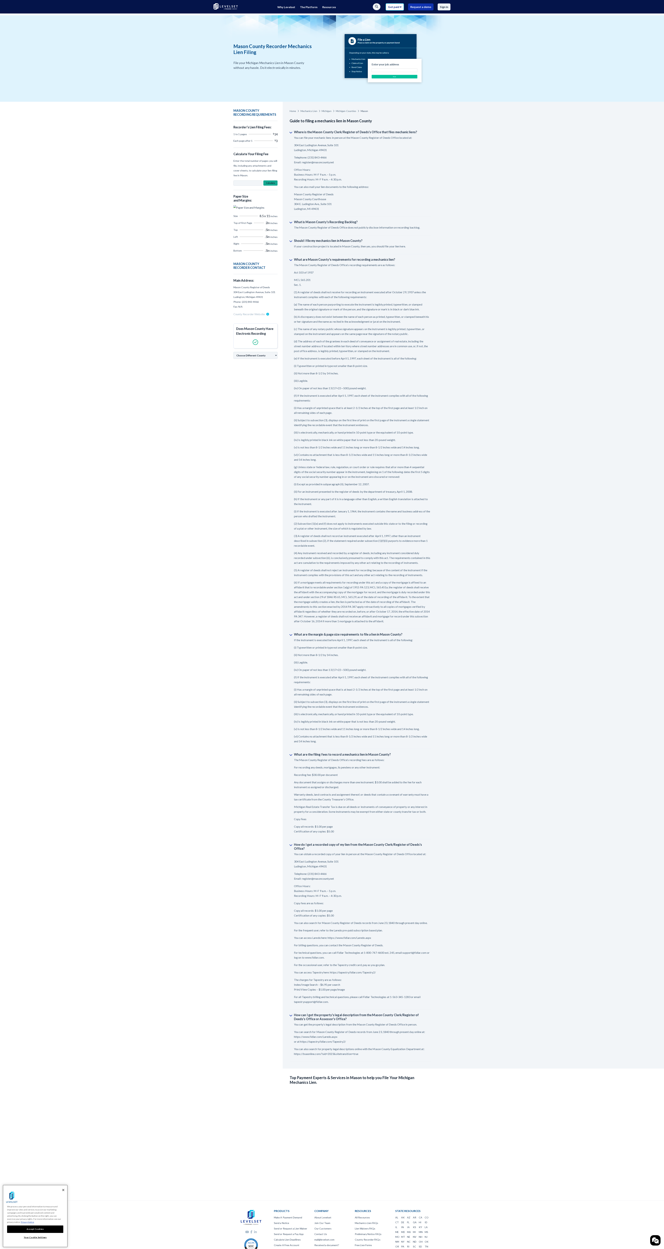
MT (403, 1236)
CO (426, 1217)
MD (403, 1231)
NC (409, 1241)
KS (414, 1227)
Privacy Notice (27, 1222)
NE (408, 1236)
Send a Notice (281, 1222)
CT (397, 1222)
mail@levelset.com (324, 1239)
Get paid (394, 6)
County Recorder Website (249, 314)
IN (402, 1227)
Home (293, 111)
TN (426, 1246)
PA (402, 1246)
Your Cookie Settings (35, 1237)
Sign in (444, 6)
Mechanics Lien (309, 111)
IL (396, 1227)
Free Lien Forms (363, 1245)
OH (421, 1241)
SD (420, 1246)
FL (408, 1222)
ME (397, 1231)
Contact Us (320, 1234)
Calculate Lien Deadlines (287, 1239)
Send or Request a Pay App (289, 1234)
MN (421, 1231)
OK (426, 1241)
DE (402, 1222)
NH (420, 1236)
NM (397, 1241)
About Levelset (322, 1217)
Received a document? (326, 1245)
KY (420, 1227)
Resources (329, 7)
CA (420, 1217)
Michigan (326, 111)
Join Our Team (322, 1222)
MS (426, 1231)
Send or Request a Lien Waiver (290, 1228)
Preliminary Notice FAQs (368, 1234)
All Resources (362, 1217)
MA (409, 1231)
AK (403, 1217)
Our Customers (322, 1228)
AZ (408, 1217)
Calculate (270, 183)
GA (415, 1222)
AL (396, 1217)
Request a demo (420, 6)
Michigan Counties (346, 111)
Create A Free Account (286, 1245)
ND (414, 1241)
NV (414, 1236)
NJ (426, 1236)
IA (408, 1227)
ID (426, 1222)
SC (414, 1246)
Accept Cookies (35, 1229)
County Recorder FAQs (367, 1239)
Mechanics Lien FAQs (366, 1222)
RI (408, 1246)
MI (414, 1231)
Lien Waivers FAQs (365, 1228)
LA (426, 1227)
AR (414, 1217)
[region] (35, 1216)
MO (397, 1236)
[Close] (63, 1190)
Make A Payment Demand (288, 1217)
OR (397, 1246)
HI (420, 1222)
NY (402, 1241)
